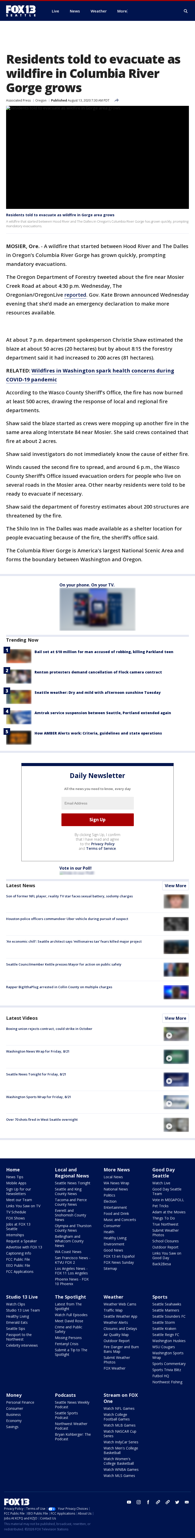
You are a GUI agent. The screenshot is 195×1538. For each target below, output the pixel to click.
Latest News (20, 885)
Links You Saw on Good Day (166, 1255)
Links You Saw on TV (23, 1205)
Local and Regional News (72, 1173)
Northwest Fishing (167, 1381)
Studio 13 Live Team (23, 1310)
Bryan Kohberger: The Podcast (73, 1436)
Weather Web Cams (120, 1304)
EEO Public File (18, 1265)
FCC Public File (18, 1259)
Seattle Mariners (165, 1310)
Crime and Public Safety (68, 1329)
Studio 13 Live (22, 1297)
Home (13, 1170)
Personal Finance (20, 1402)
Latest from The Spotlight (68, 1306)
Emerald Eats (17, 1322)
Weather (113, 1297)
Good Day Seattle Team (167, 1191)
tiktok (158, 1502)
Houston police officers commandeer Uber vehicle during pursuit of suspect (67, 918)
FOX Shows (15, 1218)
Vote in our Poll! (75, 868)
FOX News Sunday (119, 1262)
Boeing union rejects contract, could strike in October (49, 1028)
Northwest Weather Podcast (71, 1426)
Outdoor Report (165, 1247)
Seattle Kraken (164, 1328)
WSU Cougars (163, 1346)
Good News (113, 1250)
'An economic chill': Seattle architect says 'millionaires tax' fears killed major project (74, 941)
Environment (114, 1244)
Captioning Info (18, 1253)
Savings (12, 1426)
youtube (129, 1502)
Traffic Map (113, 1310)
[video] (176, 1034)
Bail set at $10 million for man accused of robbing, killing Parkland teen (104, 651)
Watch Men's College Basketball (121, 1450)
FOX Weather (114, 1368)
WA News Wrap (116, 1183)
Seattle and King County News (68, 1191)
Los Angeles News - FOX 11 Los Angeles (71, 1270)
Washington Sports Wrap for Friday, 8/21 (38, 1097)
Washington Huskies (169, 1340)
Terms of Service (101, 848)
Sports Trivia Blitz (166, 1369)
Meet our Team (19, 1199)
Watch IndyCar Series (121, 1442)
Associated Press (18, 100)
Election (110, 1201)
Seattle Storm (163, 1322)
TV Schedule (16, 1212)
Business (13, 1414)
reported (75, 294)
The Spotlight (70, 1297)
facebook (148, 1502)
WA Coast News (68, 1251)
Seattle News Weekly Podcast (72, 1404)
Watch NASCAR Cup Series (120, 1433)
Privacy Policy (103, 843)
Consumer (112, 1225)
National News (116, 1189)
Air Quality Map (116, 1334)
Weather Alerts (116, 1322)
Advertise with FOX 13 (24, 1247)
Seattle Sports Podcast (66, 1415)
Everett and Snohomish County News (70, 1215)
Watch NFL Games (119, 1408)
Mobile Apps (16, 1183)
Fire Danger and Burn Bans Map (121, 1349)
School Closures (165, 1241)
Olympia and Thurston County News (73, 1228)
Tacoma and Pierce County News (71, 1202)
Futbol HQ (160, 1375)
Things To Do (163, 1218)
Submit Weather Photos (165, 1232)
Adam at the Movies (169, 1212)
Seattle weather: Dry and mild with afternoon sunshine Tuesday (98, 692)
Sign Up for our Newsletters (18, 1191)
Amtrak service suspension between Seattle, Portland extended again (103, 712)
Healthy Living (115, 1237)
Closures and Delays (120, 1328)
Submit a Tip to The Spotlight (71, 1352)
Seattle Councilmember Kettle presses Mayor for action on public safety (63, 964)
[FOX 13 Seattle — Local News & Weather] (23, 11)
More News (117, 1170)
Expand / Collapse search (186, 11)
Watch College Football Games (117, 1416)
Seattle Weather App (120, 1316)
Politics (109, 1195)
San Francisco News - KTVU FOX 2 (72, 1260)
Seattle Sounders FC (169, 1316)
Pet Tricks (160, 1205)
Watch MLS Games (119, 1475)
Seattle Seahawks (166, 1304)
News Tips (14, 1176)
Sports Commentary (169, 1363)
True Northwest (165, 1224)
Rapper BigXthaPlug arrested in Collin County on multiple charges (59, 987)
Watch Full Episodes (71, 1314)
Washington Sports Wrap (168, 1355)
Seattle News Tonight (72, 1183)
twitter (177, 1502)
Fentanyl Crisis (66, 1343)
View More (175, 885)
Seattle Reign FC (165, 1334)
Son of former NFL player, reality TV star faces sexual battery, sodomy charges (69, 896)
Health (109, 1231)
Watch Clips (15, 1304)
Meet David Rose (69, 1320)
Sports (159, 1297)
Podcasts (65, 1395)
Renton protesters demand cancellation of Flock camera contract (98, 672)
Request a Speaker (21, 1241)
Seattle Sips (15, 1328)
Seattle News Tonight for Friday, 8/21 (36, 1074)
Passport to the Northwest (19, 1337)
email (187, 1502)
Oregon (40, 100)
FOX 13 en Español (119, 1256)
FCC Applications (20, 1271)
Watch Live (161, 1183)
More (122, 10)
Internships (15, 1234)
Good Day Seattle (163, 1173)
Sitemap (110, 1268)
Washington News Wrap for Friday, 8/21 (38, 1051)
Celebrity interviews (22, 1345)
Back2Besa (161, 1263)
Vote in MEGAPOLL (168, 1199)
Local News (113, 1176)
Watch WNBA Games (121, 1469)
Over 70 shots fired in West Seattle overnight (42, 1119)
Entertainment (115, 1207)
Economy (14, 1420)
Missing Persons (68, 1337)
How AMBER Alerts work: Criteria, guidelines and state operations (98, 733)
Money (14, 1395)
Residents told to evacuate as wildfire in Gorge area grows (60, 214)
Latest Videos (22, 1018)
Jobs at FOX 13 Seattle (18, 1226)
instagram (139, 1502)
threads (168, 1502)
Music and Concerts (120, 1219)
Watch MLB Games (120, 1425)
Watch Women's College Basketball (119, 1461)
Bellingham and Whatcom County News (69, 1241)
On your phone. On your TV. (87, 585)
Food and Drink (116, 1213)
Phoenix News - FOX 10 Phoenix (72, 1281)
